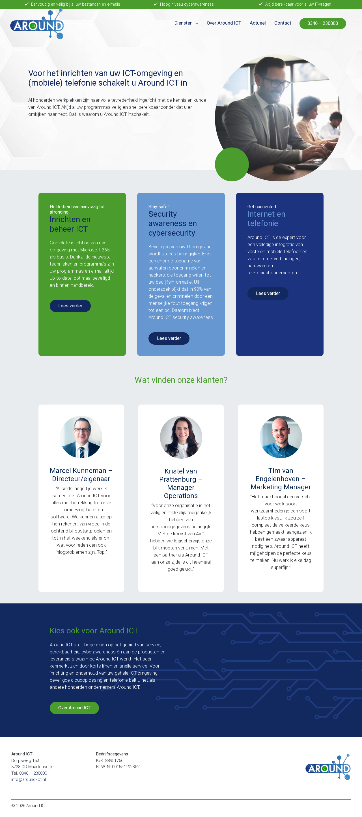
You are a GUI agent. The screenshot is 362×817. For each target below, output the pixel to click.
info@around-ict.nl (28, 779)
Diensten (183, 23)
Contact (282, 23)
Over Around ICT (224, 23)
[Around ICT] (37, 24)
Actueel (258, 23)
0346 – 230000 (322, 23)
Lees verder (70, 305)
